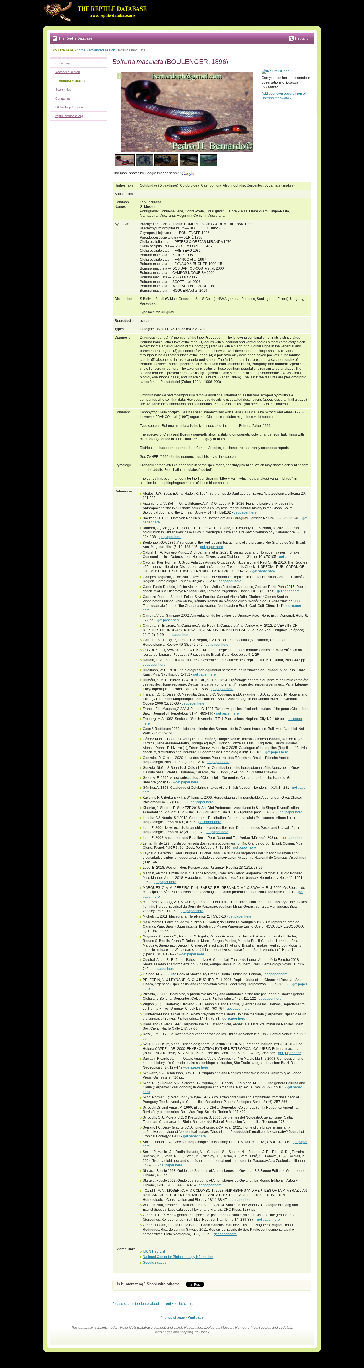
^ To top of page (172, 1317)
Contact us (63, 98)
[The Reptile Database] (97, 24)
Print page (196, 1317)
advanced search (101, 50)
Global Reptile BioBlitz (70, 107)
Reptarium (303, 38)
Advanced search (67, 72)
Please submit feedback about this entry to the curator (153, 1304)
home (81, 50)
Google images (154, 1262)
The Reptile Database (75, 38)
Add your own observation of (284, 96)
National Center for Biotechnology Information (178, 1257)
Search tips (63, 89)
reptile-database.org (69, 116)
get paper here (245, 512)
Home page (63, 63)
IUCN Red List (154, 1251)
